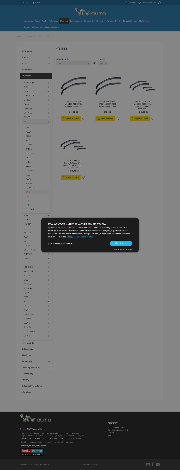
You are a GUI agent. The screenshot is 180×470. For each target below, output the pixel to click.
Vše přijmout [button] (121, 243)
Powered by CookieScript (123, 250)
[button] (61, 243)
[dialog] (90, 235)
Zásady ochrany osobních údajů (80, 236)
